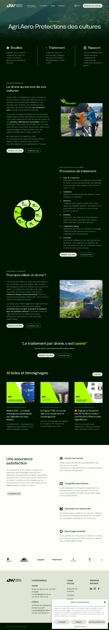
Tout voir (97, 374)
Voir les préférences (97, 622)
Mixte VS (96, 185)
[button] (105, 602)
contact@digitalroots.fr (41, 610)
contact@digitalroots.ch (41, 594)
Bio (73, 188)
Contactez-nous (33, 151)
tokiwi (24, 626)
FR (78, 6)
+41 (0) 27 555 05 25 (40, 597)
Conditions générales (80, 626)
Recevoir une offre (15, 150)
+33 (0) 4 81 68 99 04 (40, 613)
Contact (61, 6)
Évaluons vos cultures (93, 6)
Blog (53, 6)
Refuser (79, 622)
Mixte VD (66, 188)
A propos (43, 6)
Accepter (62, 622)
